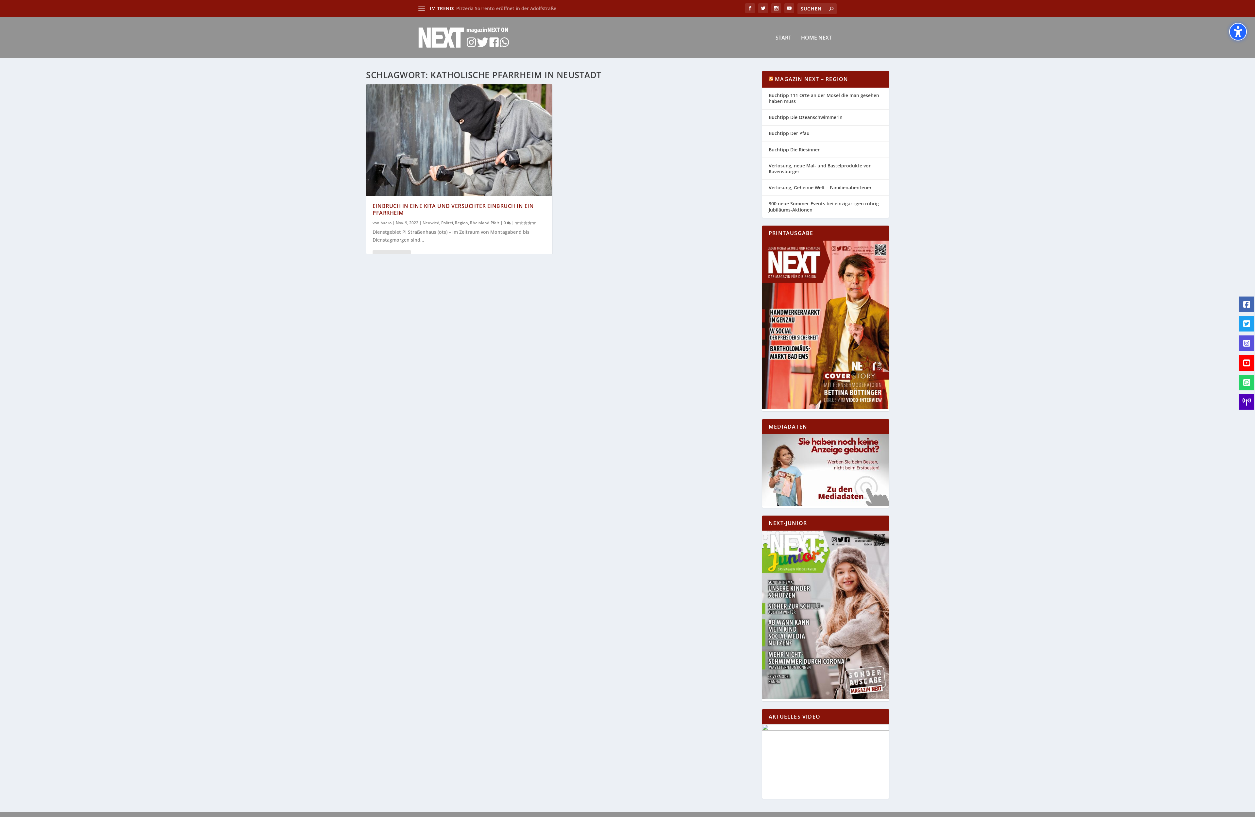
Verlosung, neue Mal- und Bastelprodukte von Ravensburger (820, 168)
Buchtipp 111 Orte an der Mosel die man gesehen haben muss (824, 98)
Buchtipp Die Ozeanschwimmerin (806, 117)
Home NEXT (816, 38)
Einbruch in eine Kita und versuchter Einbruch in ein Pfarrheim (453, 209)
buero (386, 223)
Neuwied (431, 223)
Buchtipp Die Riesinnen (795, 149)
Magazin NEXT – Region (811, 79)
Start (783, 38)
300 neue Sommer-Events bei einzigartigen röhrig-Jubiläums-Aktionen (824, 206)
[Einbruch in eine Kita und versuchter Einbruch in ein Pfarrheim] (459, 140)
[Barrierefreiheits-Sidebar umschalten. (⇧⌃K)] (1238, 32)
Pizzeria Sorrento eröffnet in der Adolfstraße (506, 8)
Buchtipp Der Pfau (789, 133)
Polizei (447, 223)
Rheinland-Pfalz (484, 223)
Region (461, 223)
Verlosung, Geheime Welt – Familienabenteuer (820, 187)
